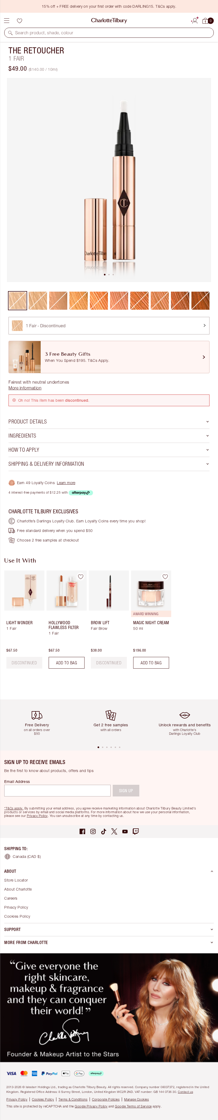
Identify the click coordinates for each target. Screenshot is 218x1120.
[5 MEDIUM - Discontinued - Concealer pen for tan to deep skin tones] (99, 301)
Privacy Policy (37, 816)
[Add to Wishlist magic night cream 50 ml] (165, 577)
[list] (109, 180)
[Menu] (6, 21)
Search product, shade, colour (44, 32)
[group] (22, 622)
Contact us (185, 1091)
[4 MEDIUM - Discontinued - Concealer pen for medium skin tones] (78, 301)
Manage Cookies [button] (136, 1099)
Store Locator (16, 880)
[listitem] (109, 180)
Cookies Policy (17, 916)
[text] (24, 662)
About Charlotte (18, 889)
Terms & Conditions (72, 1099)
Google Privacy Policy (91, 1106)
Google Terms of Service (133, 1106)
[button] (10, 32)
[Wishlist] (19, 20)
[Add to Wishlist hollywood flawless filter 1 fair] (81, 577)
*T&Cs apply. (13, 808)
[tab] (105, 274)
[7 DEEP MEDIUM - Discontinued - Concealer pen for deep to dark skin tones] (139, 301)
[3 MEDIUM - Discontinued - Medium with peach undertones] (58, 301)
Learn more (66, 482)
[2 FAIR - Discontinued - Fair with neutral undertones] (38, 301)
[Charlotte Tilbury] (109, 21)
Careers (11, 898)
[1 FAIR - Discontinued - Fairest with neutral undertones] (18, 301)
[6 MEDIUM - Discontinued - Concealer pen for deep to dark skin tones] (119, 301)
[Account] (195, 20)
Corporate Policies (106, 1099)
